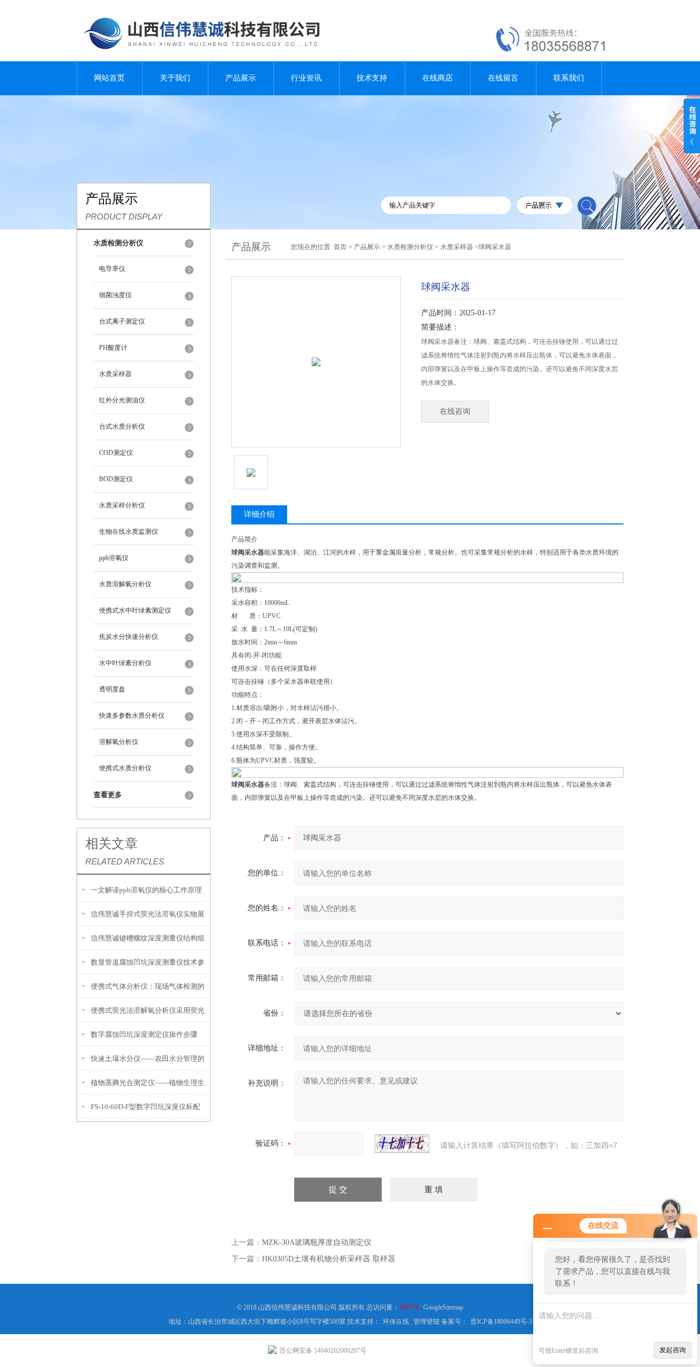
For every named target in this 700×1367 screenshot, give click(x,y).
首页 (340, 247)
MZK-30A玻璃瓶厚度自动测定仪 (316, 1242)
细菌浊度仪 (115, 295)
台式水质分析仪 (122, 426)
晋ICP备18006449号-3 (501, 1321)
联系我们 (568, 78)
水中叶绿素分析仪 (125, 663)
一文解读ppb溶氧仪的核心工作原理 (146, 890)
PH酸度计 (113, 347)
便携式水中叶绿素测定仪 (135, 610)
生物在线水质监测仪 (128, 531)
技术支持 (372, 78)
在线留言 (503, 78)
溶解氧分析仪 (118, 742)
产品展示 (240, 78)
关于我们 (175, 78)
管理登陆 (426, 1321)
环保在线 (396, 1321)
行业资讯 (306, 78)
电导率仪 (112, 269)
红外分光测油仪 (122, 400)
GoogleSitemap (443, 1307)
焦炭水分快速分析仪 (128, 637)
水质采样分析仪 (122, 505)
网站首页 (109, 78)
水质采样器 (115, 374)
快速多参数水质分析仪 (132, 715)
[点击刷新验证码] (402, 1143)
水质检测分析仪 (410, 247)
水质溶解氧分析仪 (125, 584)
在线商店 (437, 78)
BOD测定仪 (116, 479)
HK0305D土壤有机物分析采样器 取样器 (328, 1259)
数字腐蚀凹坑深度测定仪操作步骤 (144, 1034)
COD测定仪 (116, 453)
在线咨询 (455, 411)
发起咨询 (673, 1350)
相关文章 (111, 844)
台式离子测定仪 (122, 321)
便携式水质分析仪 (125, 768)
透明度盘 (112, 689)
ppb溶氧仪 (114, 558)
